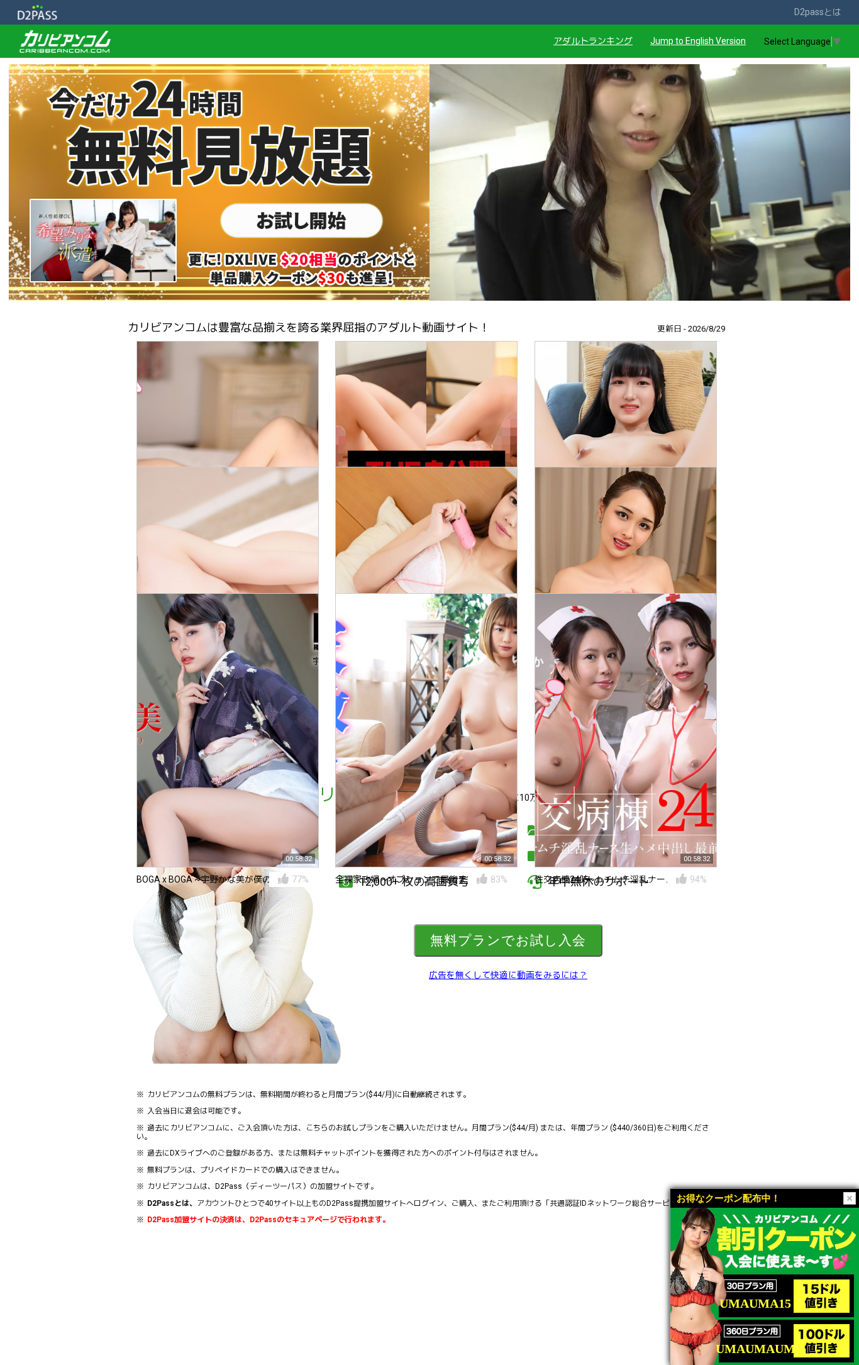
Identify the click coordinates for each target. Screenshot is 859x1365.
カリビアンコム (173, 1094)
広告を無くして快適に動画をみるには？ (508, 975)
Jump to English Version (698, 41)
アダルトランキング (593, 41)
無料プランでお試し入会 (508, 940)
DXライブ (186, 1153)
